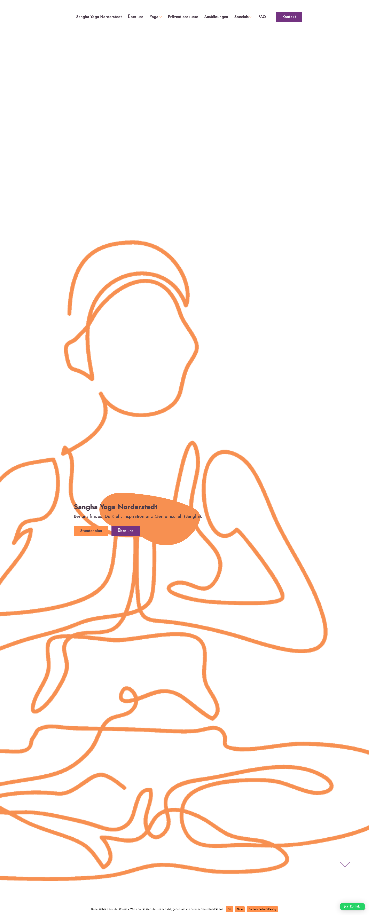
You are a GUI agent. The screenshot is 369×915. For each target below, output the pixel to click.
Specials (241, 17)
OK (229, 909)
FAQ (262, 17)
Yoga (154, 17)
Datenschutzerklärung (262, 909)
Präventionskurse (183, 17)
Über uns (136, 17)
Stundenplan (91, 531)
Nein (240, 909)
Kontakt (289, 17)
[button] (352, 906)
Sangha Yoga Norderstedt (99, 17)
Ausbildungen (216, 17)
